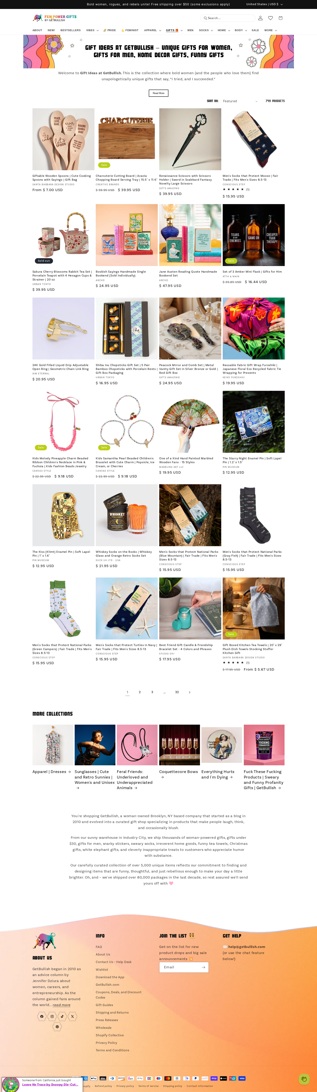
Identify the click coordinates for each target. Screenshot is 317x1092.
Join (158, 557)
